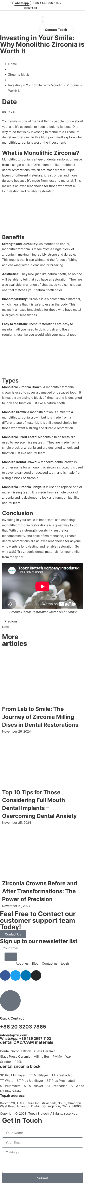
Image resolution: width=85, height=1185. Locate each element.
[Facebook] (43, 8)
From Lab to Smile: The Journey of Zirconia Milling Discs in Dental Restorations (40, 717)
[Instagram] (63, 8)
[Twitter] (50, 8)
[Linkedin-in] (57, 8)
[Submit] (11, 957)
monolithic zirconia (16, 142)
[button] (21, 3)
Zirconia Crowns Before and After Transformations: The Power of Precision (39, 891)
